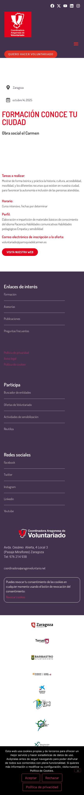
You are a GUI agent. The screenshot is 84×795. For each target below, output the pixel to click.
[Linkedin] (72, 6)
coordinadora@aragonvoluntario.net (25, 568)
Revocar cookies (15, 597)
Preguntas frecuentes (16, 331)
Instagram (10, 487)
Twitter (8, 474)
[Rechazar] (77, 770)
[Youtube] (65, 6)
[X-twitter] (59, 6)
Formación (10, 294)
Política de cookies (15, 364)
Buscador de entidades (17, 392)
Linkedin (9, 499)
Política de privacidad (16, 353)
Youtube (9, 511)
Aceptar (31, 778)
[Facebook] (52, 6)
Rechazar (52, 778)
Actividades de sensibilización (21, 417)
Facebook (9, 462)
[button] (76, 44)
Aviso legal (10, 358)
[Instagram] (78, 6)
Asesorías (9, 307)
